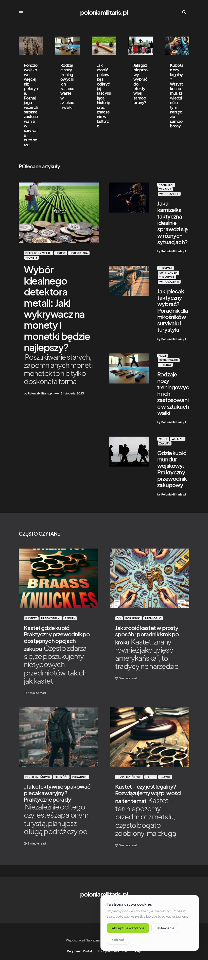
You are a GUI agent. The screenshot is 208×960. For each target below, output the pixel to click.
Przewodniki (51, 618)
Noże (162, 355)
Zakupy (164, 443)
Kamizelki (166, 184)
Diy (119, 618)
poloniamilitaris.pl (104, 12)
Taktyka (165, 189)
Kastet (151, 777)
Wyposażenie (169, 193)
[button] (21, 12)
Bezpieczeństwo (37, 777)
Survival (165, 268)
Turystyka (167, 277)
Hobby (61, 253)
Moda (163, 438)
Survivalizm (168, 272)
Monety (31, 257)
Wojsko (178, 438)
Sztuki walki (168, 360)
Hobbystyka (79, 253)
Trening (165, 364)
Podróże (61, 777)
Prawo (165, 777)
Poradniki (133, 618)
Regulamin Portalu (80, 951)
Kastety (31, 618)
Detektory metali (38, 253)
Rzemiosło (153, 618)
